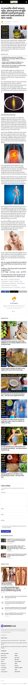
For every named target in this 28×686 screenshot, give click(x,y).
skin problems (17, 287)
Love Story (3, 665)
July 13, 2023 (3, 397)
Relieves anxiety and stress (7, 287)
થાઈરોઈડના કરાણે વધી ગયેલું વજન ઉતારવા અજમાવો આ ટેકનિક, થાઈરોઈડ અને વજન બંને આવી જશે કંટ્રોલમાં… (17, 555)
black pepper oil (5, 281)
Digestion (17, 281)
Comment (3, 492)
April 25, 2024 (4, 451)
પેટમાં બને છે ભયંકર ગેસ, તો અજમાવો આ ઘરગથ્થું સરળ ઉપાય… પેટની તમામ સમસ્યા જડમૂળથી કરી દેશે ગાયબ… (14, 66)
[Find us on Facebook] (1, 680)
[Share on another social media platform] (23, 292)
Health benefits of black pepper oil (9, 283)
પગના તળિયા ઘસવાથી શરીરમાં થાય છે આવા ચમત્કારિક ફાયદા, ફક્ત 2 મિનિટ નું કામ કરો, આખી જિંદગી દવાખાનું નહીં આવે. (11, 589)
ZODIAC (16, 653)
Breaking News (4, 657)
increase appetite (20, 283)
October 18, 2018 (10, 543)
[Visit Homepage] (14, 2)
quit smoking (14, 285)
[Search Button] (26, 2)
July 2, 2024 (3, 346)
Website (2, 520)
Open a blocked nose (6, 285)
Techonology (3, 667)
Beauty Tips (3, 655)
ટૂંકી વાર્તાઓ (17, 659)
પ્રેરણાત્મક (16, 665)
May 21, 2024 (3, 424)
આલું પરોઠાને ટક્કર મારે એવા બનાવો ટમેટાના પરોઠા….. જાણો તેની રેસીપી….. (13, 640)
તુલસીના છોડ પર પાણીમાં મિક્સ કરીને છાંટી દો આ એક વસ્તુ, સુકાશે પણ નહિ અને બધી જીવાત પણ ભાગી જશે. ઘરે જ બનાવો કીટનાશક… (16, 608)
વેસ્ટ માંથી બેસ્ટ (17, 671)
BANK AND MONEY (5, 653)
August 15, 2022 (10, 551)
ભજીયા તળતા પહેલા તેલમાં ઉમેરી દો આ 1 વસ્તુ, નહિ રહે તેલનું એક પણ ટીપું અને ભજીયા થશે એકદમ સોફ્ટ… (16, 597)
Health (2, 661)
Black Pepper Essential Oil (14, 279)
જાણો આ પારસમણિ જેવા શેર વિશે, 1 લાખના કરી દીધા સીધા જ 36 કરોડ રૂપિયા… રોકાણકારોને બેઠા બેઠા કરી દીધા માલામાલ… (15, 613)
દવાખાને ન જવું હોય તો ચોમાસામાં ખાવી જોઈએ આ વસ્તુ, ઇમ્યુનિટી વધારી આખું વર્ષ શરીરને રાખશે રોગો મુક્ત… (12, 62)
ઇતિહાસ (16, 655)
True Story (3, 669)
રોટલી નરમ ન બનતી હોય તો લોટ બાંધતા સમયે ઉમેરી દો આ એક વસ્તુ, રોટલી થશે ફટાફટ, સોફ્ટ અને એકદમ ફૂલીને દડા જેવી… (15, 602)
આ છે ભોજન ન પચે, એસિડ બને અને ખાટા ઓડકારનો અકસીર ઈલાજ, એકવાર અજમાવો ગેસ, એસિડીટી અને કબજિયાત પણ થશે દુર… (12, 421)
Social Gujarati (8, 21)
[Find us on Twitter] (3, 680)
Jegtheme (25, 683)
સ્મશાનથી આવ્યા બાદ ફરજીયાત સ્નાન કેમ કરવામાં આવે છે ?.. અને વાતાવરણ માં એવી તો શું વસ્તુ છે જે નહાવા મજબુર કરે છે (16, 540)
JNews (5, 683)
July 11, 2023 (3, 479)
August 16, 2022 (16, 21)
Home (2, 5)
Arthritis (5, 279)
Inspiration (3, 663)
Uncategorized (6, 5)
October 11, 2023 (10, 558)
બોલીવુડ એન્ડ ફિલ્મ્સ (18, 667)
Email (2, 514)
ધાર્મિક (16, 663)
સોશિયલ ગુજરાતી (21, 276)
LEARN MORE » (4, 635)
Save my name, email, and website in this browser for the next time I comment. (14, 526)
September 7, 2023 (4, 371)
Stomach (23, 287)
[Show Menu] (1, 2)
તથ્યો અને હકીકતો (18, 661)
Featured (3, 659)
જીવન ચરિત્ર (17, 657)
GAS (21, 281)
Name (2, 508)
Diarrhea (11, 281)
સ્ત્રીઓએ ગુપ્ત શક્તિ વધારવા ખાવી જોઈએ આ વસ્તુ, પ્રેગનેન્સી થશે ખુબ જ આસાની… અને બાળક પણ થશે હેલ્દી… (12, 475)
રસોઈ (16, 669)
